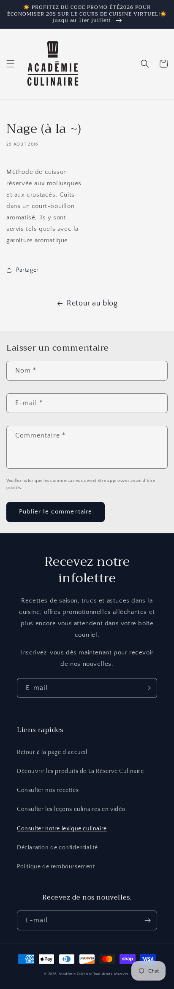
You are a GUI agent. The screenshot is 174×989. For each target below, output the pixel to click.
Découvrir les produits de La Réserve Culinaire (80, 771)
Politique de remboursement (56, 866)
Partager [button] (27, 270)
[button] (10, 63)
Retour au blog (92, 303)
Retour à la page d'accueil (52, 752)
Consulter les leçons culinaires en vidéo (71, 809)
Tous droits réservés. (111, 974)
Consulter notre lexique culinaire (62, 828)
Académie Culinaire (75, 974)
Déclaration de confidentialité (57, 847)
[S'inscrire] (147, 688)
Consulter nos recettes (48, 790)
